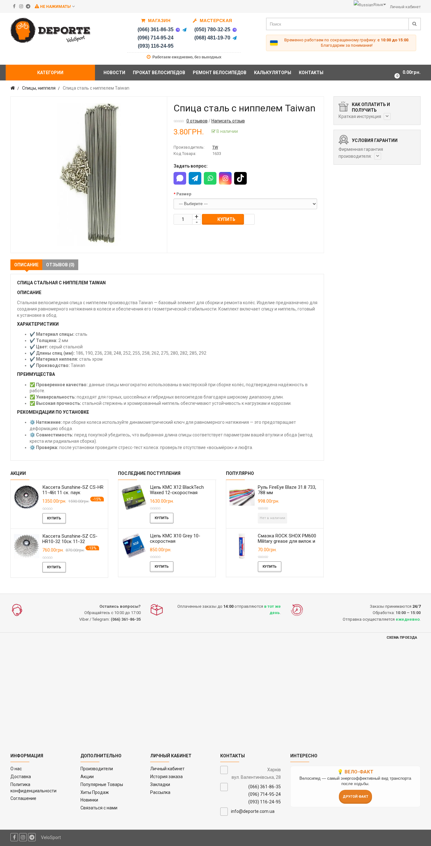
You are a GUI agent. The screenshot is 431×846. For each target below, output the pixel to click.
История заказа (166, 776)
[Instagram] (225, 178)
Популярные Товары (101, 784)
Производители (96, 768)
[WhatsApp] (210, 178)
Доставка (20, 776)
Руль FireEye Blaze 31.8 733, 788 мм (287, 489)
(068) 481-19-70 (212, 37)
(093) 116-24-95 (156, 46)
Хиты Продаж (94, 792)
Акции (87, 776)
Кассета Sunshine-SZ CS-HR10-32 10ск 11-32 (69, 538)
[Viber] (177, 29)
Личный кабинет (167, 768)
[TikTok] (240, 178)
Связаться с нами (98, 807)
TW (215, 147)
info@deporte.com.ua (253, 811)
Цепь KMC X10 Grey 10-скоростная (175, 538)
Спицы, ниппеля (39, 88)
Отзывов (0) (60, 264)
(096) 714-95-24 (156, 37)
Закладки (160, 784)
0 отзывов (197, 120)
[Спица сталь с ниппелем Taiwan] (89, 174)
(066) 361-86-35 (156, 29)
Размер (184, 194)
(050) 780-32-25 (212, 29)
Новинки (89, 799)
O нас (16, 768)
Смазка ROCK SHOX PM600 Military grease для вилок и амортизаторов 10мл (287, 541)
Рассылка (160, 792)
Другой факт (355, 797)
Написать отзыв (228, 120)
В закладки (249, 219)
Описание (26, 264)
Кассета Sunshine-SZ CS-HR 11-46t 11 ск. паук (72, 489)
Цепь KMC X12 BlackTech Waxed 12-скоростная (177, 489)
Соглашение (23, 798)
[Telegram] (184, 29)
